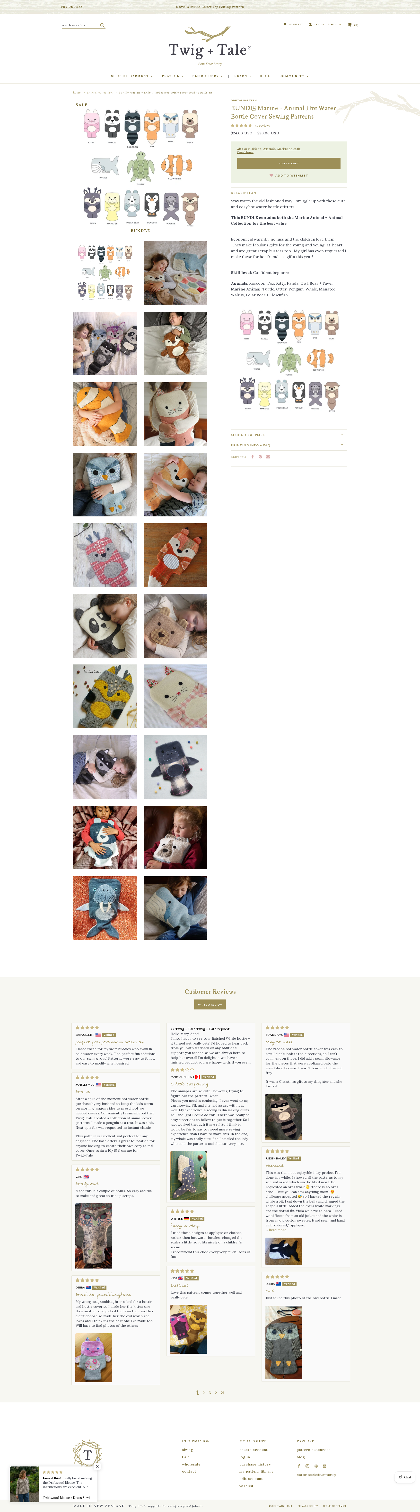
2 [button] (204, 1392)
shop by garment (130, 76)
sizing (187, 1449)
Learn (241, 76)
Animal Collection (100, 92)
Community (293, 76)
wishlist (246, 1486)
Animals (269, 148)
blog (301, 1457)
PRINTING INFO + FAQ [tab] (251, 445)
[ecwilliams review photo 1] (284, 1117)
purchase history (255, 1464)
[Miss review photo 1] (188, 1329)
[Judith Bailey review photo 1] (284, 1251)
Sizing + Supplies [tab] (248, 434)
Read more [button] (277, 1230)
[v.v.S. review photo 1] (93, 1236)
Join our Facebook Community (316, 1474)
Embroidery (206, 76)
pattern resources (314, 1449)
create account (253, 1449)
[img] (116, 1027)
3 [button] (210, 1392)
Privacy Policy (308, 1506)
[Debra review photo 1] (284, 1342)
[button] (242, 125)
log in (244, 1457)
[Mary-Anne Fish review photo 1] (188, 1176)
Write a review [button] (210, 1004)
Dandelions (245, 152)
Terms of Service (335, 1506)
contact (189, 1471)
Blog (265, 76)
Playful (171, 76)
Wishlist (295, 24)
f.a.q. (186, 1457)
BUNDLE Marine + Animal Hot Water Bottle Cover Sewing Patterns (165, 92)
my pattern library (256, 1471)
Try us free (71, 7)
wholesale (191, 1464)
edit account (251, 1478)
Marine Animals (289, 148)
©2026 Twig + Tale (281, 1506)
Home (77, 92)
